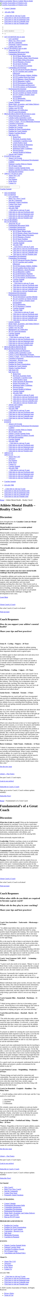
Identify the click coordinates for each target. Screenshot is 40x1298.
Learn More (4, 597)
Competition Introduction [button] (17, 229)
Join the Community (15, 42)
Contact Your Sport (15, 46)
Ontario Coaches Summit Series (19, 168)
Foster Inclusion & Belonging (23, 145)
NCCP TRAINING (11, 220)
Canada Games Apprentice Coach (20, 118)
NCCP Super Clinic (15, 166)
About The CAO (14, 175)
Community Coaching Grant (22, 141)
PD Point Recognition (16, 172)
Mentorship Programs (11, 1235)
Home (2, 500)
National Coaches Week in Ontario (20, 164)
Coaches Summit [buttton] (5, 189)
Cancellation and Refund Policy (15, 1253)
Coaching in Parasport (16, 123)
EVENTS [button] (12, 156)
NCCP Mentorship (19, 98)
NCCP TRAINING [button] (15, 48)
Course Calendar (10, 8)
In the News (13, 181)
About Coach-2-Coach (7, 604)
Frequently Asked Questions (18, 44)
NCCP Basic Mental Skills (22, 56)
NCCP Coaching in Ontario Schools (25, 93)
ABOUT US (8, 453)
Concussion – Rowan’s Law (18, 125)
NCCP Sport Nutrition (20, 64)
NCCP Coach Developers (17, 112)
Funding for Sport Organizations (19, 129)
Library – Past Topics (7, 774)
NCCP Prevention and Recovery (24, 85)
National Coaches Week (12, 1247)
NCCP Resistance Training (22, 100)
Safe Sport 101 (14, 135)
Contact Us (12, 183)
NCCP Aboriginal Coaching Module (25, 91)
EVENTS (7, 420)
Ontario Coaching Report (17, 133)
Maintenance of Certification (18, 110)
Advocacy (12, 177)
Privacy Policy (9, 1293)
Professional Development (17, 89)
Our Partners (13, 179)
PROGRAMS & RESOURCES (15, 347)
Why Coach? (8, 1187)
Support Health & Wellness (22, 152)
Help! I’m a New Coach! (17, 41)
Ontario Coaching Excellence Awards (21, 170)
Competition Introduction (17, 54)
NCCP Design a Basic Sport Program (25, 58)
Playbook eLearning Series (22, 139)
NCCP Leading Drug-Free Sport (24, 77)
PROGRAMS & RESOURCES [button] (19, 114)
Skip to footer (28, 1)
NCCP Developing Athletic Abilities (25, 75)
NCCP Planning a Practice (22, 62)
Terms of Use (8, 1295)
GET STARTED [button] (14, 37)
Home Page (17, 137)
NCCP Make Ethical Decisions (23, 60)
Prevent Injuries (18, 150)
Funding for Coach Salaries (18, 131)
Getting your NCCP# (16, 108)
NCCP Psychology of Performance (24, 87)
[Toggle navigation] (5, 33)
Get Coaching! (13, 39)
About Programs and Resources (19, 116)
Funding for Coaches (16, 127)
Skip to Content (18, 1)
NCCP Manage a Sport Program (24, 79)
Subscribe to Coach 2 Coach (9, 787)
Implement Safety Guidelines (22, 148)
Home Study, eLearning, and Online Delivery (24, 104)
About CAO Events (15, 158)
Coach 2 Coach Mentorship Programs (21, 120)
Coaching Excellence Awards (14, 1249)
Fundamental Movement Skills (19, 52)
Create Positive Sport (20, 143)
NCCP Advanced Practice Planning (25, 69)
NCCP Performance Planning (23, 83)
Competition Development (17, 67)
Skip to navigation (6, 1)
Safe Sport (7, 1233)
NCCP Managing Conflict (21, 81)
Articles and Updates (16, 154)
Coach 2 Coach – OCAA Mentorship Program (24, 121)
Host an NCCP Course (16, 106)
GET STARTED (10, 193)
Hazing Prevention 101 (20, 146)
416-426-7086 (9, 12)
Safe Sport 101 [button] (14, 372)
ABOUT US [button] (13, 173)
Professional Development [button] (17, 295)
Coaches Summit (14, 206)
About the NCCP (14, 50)
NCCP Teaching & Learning (22, 66)
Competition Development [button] (17, 258)
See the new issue (6, 766)
